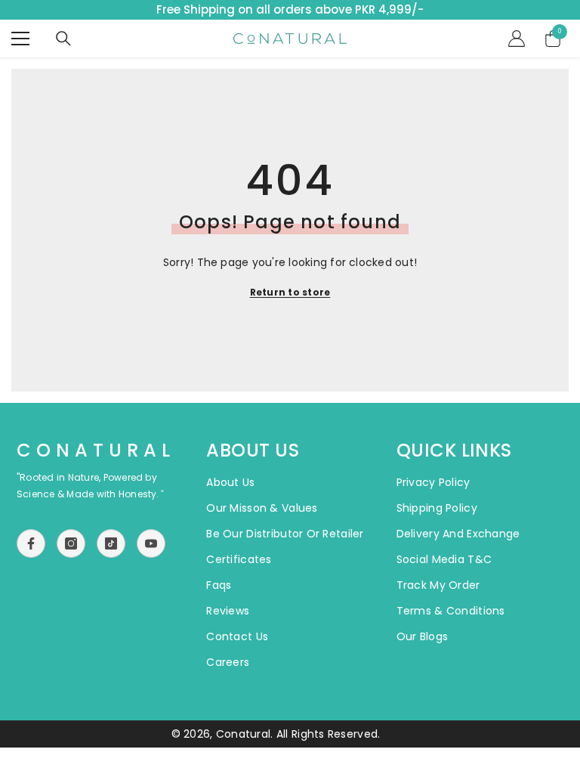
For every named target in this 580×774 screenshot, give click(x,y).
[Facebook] (31, 543)
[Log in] (516, 38)
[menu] (20, 38)
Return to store (290, 292)
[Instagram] (71, 543)
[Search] (63, 38)
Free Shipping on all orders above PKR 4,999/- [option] (290, 9)
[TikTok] (111, 543)
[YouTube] (151, 543)
